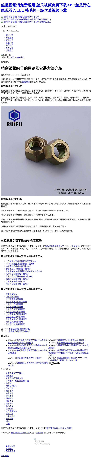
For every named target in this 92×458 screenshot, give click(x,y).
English (48, 22)
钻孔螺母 (9, 406)
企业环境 (9, 43)
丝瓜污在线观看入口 (14, 378)
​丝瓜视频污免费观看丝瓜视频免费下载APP (24, 271)
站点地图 (68, 428)
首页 (12, 57)
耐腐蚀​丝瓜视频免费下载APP (18, 269)
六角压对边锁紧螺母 (14, 304)
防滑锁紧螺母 (11, 294)
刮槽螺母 (9, 398)
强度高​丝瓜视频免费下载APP (18, 266)
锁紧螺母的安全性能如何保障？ (70, 343)
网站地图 (5, 456)
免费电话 (9, 449)
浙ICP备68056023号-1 (55, 428)
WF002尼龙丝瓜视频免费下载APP (20, 264)
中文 (47, 19)
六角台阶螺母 (11, 386)
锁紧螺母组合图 (12, 297)
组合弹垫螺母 (11, 411)
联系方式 (9, 50)
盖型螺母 (9, 419)
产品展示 (9, 38)
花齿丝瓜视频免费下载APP (17, 274)
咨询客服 (11, 451)
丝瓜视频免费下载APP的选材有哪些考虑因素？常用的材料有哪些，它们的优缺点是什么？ (68, 352)
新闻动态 (9, 40)
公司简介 (9, 45)
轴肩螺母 (9, 401)
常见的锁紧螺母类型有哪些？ (29, 358)
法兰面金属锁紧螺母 (14, 299)
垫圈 (8, 424)
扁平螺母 (9, 391)
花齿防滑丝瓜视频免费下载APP (19, 276)
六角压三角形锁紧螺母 (15, 309)
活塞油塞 (9, 414)
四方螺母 (9, 393)
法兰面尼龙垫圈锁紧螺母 (16, 314)
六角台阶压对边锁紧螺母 (16, 302)
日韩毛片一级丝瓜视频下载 (17, 381)
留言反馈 (9, 48)
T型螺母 (9, 409)
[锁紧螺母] (46, 195)
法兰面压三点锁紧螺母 (15, 317)
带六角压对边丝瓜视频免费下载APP (21, 261)
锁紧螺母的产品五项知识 (19, 331)
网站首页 (9, 35)
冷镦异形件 (10, 416)
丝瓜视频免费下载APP (54, 246)
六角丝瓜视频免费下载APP (17, 284)
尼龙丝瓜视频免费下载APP (17, 279)
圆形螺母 (9, 403)
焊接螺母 (9, 396)
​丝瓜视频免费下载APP (15, 281)
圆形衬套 (9, 388)
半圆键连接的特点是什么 (19, 329)
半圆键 (9, 383)
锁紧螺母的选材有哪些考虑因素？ (71, 340)
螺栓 (8, 421)
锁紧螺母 (26, 82)
